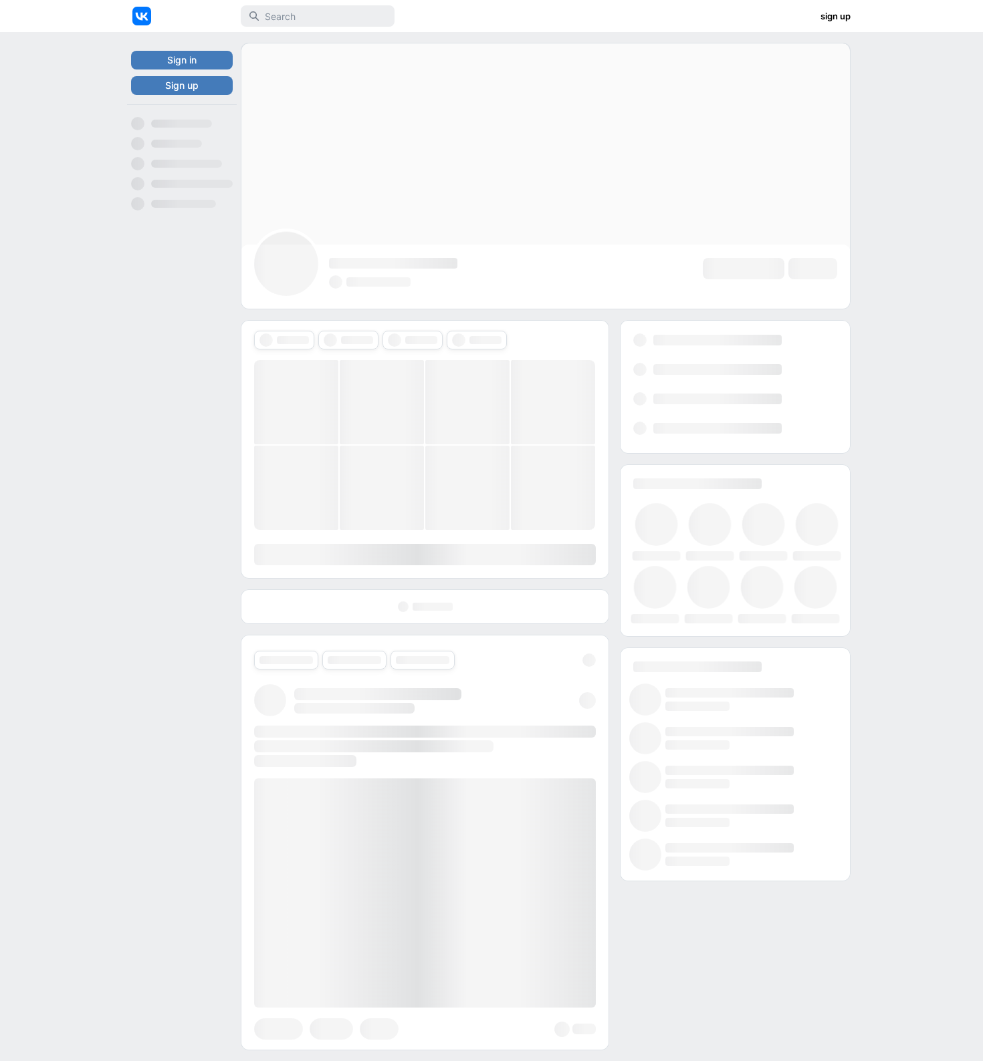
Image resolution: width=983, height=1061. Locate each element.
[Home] (142, 16)
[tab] (284, 340)
